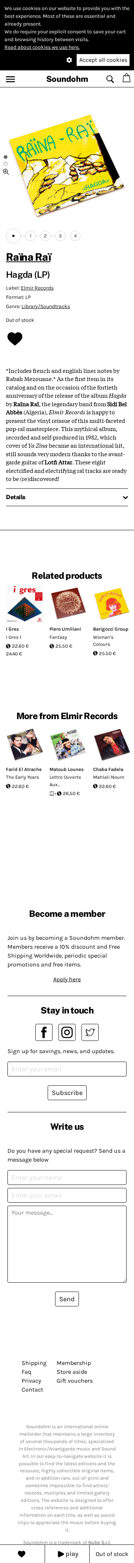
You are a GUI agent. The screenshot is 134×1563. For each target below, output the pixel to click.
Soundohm (67, 79)
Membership (74, 1362)
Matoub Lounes (67, 769)
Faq (26, 1371)
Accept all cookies (103, 59)
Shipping (34, 1362)
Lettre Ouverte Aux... (65, 780)
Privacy (31, 1380)
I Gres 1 (13, 637)
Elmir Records (37, 288)
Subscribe (67, 1093)
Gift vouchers (75, 1380)
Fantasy (58, 637)
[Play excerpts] (13, 235)
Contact (32, 1389)
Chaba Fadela (108, 769)
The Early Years (22, 777)
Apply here (67, 979)
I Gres (12, 629)
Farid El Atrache (24, 769)
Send (67, 1299)
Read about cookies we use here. (42, 47)
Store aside (72, 1371)
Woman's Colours (103, 640)
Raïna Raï (28, 257)
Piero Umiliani (65, 629)
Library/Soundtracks (46, 306)
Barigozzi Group (110, 629)
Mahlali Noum (108, 777)
